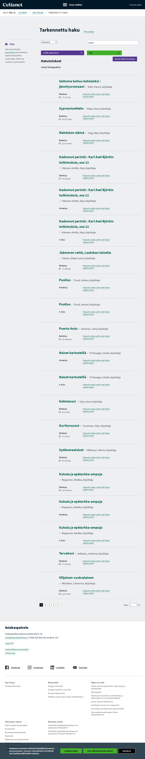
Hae (91, 53)
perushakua (10, 52)
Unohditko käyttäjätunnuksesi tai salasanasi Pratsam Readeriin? (63, 732)
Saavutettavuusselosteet (16, 649)
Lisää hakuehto (51, 53)
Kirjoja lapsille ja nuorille (59, 689)
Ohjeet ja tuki (97, 682)
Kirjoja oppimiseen (56, 693)
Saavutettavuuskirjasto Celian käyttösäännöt (104, 713)
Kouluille (9, 736)
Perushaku (89, 31)
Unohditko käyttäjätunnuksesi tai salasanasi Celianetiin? (63, 726)
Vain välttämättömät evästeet (100, 751)
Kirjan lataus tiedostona (102, 701)
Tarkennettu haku (13, 686)
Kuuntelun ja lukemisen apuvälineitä (107, 708)
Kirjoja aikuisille (55, 686)
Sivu (126, 605)
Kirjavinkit (53, 682)
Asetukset (126, 751)
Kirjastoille (10, 729)
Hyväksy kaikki (71, 751)
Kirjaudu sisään (136, 5)
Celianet (23, 12)
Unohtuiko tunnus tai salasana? (105, 705)
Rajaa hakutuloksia (125, 59)
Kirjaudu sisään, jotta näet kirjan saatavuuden (96, 95)
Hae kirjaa (38, 12)
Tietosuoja (10, 653)
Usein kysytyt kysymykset (16, 725)
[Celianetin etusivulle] (13, 5)
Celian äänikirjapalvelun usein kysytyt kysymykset (108, 687)
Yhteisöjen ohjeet (13, 722)
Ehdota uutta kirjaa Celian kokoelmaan (65, 697)
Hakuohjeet (96, 692)
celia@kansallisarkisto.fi (16, 637)
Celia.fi (8, 643)
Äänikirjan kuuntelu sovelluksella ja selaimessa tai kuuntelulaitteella (107, 696)
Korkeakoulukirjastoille (15, 732)
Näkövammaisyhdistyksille (17, 739)
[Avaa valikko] (72, 4)
